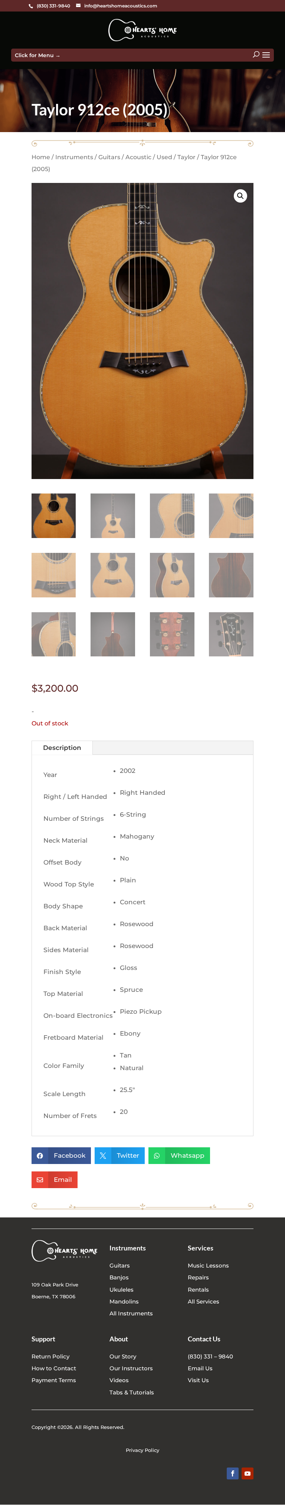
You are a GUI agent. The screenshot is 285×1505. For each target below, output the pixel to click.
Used (164, 157)
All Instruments (131, 1313)
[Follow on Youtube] (247, 1473)
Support (43, 1339)
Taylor (186, 157)
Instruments (74, 157)
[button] (240, 196)
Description (62, 747)
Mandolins (124, 1301)
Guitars (109, 157)
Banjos (119, 1277)
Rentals (198, 1289)
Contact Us (204, 1339)
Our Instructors (131, 1368)
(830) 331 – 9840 (210, 1356)
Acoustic (138, 157)
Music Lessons (208, 1265)
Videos (119, 1380)
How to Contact (54, 1368)
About (118, 1339)
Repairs (198, 1277)
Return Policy (50, 1356)
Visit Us (198, 1380)
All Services (203, 1301)
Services (200, 1248)
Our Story (122, 1356)
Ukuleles (121, 1289)
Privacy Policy (142, 1450)
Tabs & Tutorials (131, 1392)
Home (41, 157)
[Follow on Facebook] (233, 1473)
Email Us (200, 1368)
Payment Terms (54, 1380)
